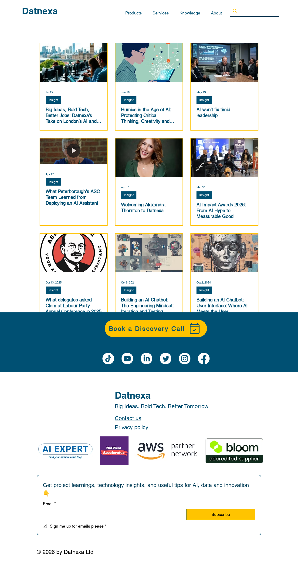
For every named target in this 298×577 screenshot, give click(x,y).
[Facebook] (204, 358)
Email (49, 503)
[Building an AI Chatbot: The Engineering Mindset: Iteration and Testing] (149, 253)
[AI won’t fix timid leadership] (224, 62)
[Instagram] (184, 358)
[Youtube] (127, 358)
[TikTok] (108, 358)
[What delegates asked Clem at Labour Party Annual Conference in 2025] (73, 253)
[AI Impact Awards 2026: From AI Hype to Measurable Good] (224, 157)
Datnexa (40, 10)
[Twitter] (165, 358)
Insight (53, 100)
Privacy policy (131, 427)
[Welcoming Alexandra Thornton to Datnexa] (149, 157)
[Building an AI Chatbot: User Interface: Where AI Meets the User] (224, 253)
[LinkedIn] (146, 358)
